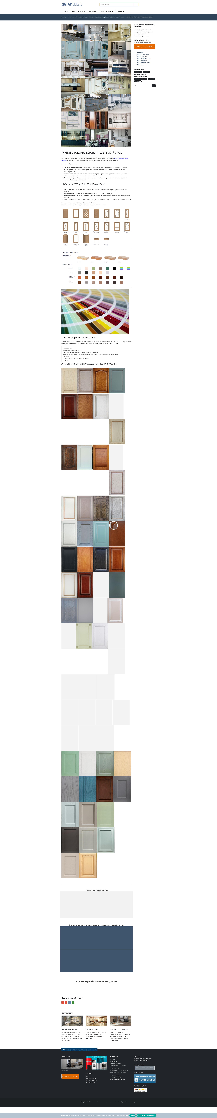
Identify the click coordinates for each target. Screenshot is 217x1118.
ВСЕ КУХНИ (139, 52)
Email (66, 1002)
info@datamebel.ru (120, 1079)
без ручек (138, 72)
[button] (95, 991)
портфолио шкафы (140, 79)
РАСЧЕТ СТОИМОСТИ (70, 1076)
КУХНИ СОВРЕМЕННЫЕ (143, 63)
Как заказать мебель (116, 1063)
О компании (113, 1061)
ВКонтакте (69, 1002)
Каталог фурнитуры (91, 1080)
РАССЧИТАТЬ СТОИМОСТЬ (145, 47)
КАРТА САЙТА (137, 1056)
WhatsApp (73, 1002)
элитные (138, 81)
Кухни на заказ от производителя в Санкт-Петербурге (110, 1102)
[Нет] (215, 1115)
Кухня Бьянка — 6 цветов (70, 1029)
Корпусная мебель (78, 11)
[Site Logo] (72, 4)
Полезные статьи (107, 11)
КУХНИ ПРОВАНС (141, 61)
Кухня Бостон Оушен (93, 1029)
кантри (146, 72)
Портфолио (93, 11)
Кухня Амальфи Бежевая (119, 1029)
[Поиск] (136, 4)
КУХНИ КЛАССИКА (142, 56)
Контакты (120, 11)
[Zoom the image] (73, 983)
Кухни (65, 11)
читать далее (65, 1040)
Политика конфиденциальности (143, 1058)
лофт (137, 74)
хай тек (151, 79)
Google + (62, 1002)
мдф (143, 74)
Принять (132, 1115)
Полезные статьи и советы (141, 1060)
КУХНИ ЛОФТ (140, 65)
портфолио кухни (140, 76)
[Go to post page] (73, 32)
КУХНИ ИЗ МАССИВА (142, 54)
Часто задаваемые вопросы (118, 1065)
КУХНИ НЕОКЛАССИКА (143, 58)
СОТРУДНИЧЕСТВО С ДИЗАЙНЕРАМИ (144, 1068)
